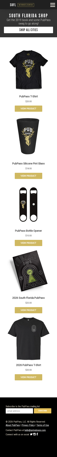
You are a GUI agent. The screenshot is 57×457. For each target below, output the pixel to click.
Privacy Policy (28, 425)
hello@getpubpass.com (35, 430)
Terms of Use (43, 425)
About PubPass (13, 425)
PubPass (6, 5)
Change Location (26, 5)
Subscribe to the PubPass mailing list (23, 406)
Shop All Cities (28, 30)
